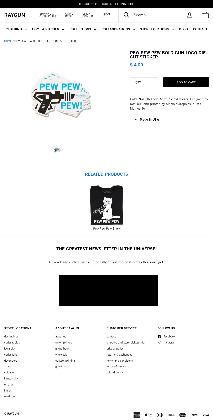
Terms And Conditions (119, 360)
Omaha (8, 384)
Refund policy (114, 372)
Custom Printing (65, 360)
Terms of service (116, 366)
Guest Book (62, 366)
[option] (60, 94)
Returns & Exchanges (119, 354)
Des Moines (11, 336)
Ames (7, 366)
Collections (80, 29)
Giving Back (69, 15)
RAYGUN (13, 413)
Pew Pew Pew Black (106, 228)
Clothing (14, 29)
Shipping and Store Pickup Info (125, 342)
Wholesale (61, 354)
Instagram (170, 342)
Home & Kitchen (46, 29)
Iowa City (9, 348)
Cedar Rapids (12, 342)
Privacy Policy (115, 348)
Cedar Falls (10, 354)
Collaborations (116, 29)
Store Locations (155, 29)
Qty (138, 82)
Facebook (169, 336)
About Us (106, 15)
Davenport (10, 360)
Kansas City (11, 378)
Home (8, 41)
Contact (200, 29)
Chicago (9, 372)
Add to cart (186, 82)
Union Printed (87, 15)
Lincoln (8, 390)
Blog (183, 29)
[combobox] (153, 15)
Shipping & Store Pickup (48, 15)
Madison (9, 396)
